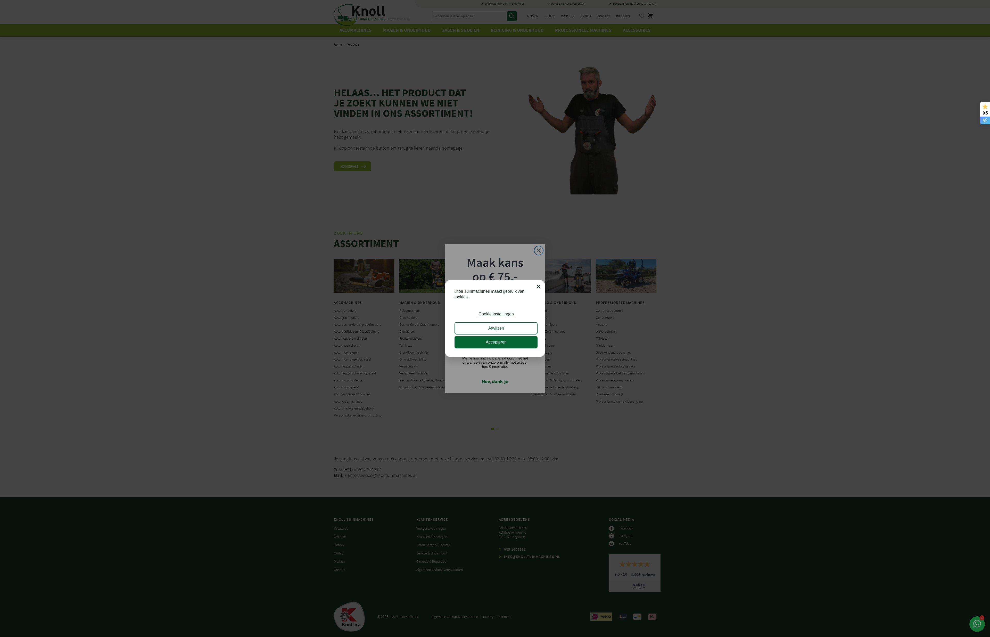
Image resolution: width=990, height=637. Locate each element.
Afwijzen (496, 328)
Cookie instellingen (496, 314)
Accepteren (496, 342)
